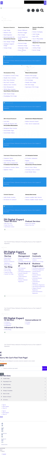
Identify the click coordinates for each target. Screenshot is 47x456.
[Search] (42, 10)
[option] (24, 454)
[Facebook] (28, 10)
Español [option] (4, 454)
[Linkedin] (37, 10)
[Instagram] (33, 10)
